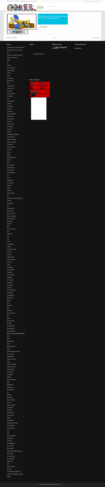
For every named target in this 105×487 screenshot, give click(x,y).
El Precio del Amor (11, 147)
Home (50, 6)
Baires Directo (10, 80)
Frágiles (8, 188)
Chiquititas (9, 103)
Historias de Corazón (11, 216)
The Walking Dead (11, 443)
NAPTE (8, 338)
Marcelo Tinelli (10, 297)
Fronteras (9, 190)
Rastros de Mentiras (11, 379)
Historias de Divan (11, 218)
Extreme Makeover (11, 172)
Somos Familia (10, 420)
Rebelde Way (10, 387)
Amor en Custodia (11, 68)
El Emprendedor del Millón (12, 134)
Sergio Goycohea (10, 412)
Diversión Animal (10, 119)
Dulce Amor (9, 121)
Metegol (8, 318)
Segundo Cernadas (11, 405)
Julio (8, 236)
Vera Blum (9, 469)
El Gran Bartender (11, 136)
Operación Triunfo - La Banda (13, 351)
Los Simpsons (10, 292)
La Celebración (10, 244)
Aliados (8, 60)
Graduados (9, 200)
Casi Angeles (10, 96)
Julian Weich (9, 234)
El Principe (9, 149)
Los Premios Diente (11, 290)
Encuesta (9, 159)
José (8, 231)
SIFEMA (8, 417)
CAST (8, 98)
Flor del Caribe (10, 182)
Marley (8, 303)
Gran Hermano (10, 203)
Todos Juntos (10, 453)
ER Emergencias (10, 167)
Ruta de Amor (10, 397)
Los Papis (9, 287)
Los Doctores (10, 282)
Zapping (8, 476)
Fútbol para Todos (11, 193)
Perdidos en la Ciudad (11, 364)
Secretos (9, 402)
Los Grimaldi (9, 285)
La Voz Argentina (10, 269)
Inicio (54, 37)
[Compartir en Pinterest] (46, 27)
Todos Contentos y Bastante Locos (14, 451)
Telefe (8, 433)
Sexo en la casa (10, 415)
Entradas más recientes (11, 37)
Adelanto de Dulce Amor (12, 57)
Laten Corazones (10, 274)
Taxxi (8, 430)
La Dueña (9, 246)
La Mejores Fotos (10, 257)
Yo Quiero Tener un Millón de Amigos (15, 474)
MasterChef (9, 310)
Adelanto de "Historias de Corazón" (14, 55)
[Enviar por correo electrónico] (40, 27)
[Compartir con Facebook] (45, 27)
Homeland (9, 223)
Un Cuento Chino (10, 458)
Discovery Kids (10, 116)
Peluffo (8, 361)
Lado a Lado (9, 272)
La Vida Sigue (10, 267)
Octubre (8, 348)
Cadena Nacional (10, 85)
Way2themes (62, 484)
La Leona (9, 254)
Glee (8, 195)
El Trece (8, 152)
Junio (8, 239)
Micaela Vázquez (10, 328)
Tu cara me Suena (11, 456)
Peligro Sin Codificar (11, 359)
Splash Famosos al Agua (12, 423)
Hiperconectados (10, 208)
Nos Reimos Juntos (11, 346)
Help (8, 205)
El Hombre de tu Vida (11, 139)
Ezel (8, 175)
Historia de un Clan (11, 213)
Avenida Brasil (10, 78)
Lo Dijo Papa (9, 277)
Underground (10, 461)
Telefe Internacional (11, 435)
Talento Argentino (11, 428)
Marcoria (9, 300)
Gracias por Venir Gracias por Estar (14, 198)
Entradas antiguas (96, 37)
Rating (8, 382)
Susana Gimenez (10, 425)
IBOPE (8, 226)
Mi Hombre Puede (11, 325)
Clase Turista (10, 111)
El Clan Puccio (10, 126)
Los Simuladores (10, 295)
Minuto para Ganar (11, 331)
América (9, 65)
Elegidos (9, 154)
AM (7, 62)
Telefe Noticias (10, 438)
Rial (8, 392)
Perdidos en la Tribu (11, 366)
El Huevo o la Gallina (11, 142)
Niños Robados (10, 341)
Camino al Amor (10, 88)
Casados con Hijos (11, 93)
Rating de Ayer (10, 384)
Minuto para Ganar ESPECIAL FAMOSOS (16, 333)
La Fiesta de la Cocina (11, 249)
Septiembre (9, 410)
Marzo (8, 308)
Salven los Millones (11, 400)
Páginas (55, 6)
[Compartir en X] (43, 27)
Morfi (8, 336)
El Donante (9, 129)
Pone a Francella (10, 369)
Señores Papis (10, 407)
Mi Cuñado (9, 323)
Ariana (8, 75)
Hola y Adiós (9, 221)
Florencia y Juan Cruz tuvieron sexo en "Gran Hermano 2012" (52, 17)
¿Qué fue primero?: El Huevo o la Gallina (15, 47)
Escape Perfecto (10, 170)
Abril (8, 52)
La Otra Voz (9, 262)
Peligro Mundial (10, 356)
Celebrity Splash (10, 101)
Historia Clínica (10, 211)
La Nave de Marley (11, 259)
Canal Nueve (9, 91)
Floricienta (9, 185)
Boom (8, 83)
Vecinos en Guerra (11, 466)
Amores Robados (11, 70)
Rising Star (9, 394)
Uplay (8, 463)
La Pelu (8, 241)
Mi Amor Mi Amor (10, 320)
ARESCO (9, 73)
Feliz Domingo (10, 180)
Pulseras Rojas (10, 371)
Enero (8, 162)
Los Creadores (10, 280)
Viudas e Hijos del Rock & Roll (13, 471)
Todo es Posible (10, 446)
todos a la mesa (10, 448)
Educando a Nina (10, 124)
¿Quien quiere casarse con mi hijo (14, 50)
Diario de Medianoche (11, 113)
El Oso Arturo (10, 144)
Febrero (8, 177)
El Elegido (9, 131)
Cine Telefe (9, 108)
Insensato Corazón (11, 228)
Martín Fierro (9, 305)
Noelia (8, 343)
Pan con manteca (10, 354)
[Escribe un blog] (42, 27)
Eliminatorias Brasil (11, 157)
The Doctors (9, 440)
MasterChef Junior (11, 313)
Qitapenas (9, 377)
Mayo (8, 315)
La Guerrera (9, 251)
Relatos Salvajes (10, 389)
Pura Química (10, 374)
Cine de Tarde (10, 106)
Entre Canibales (10, 165)
